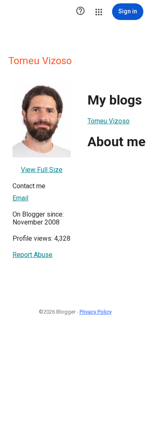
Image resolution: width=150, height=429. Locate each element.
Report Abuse (32, 255)
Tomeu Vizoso (109, 121)
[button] (80, 12)
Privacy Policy (96, 312)
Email (20, 198)
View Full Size (41, 170)
